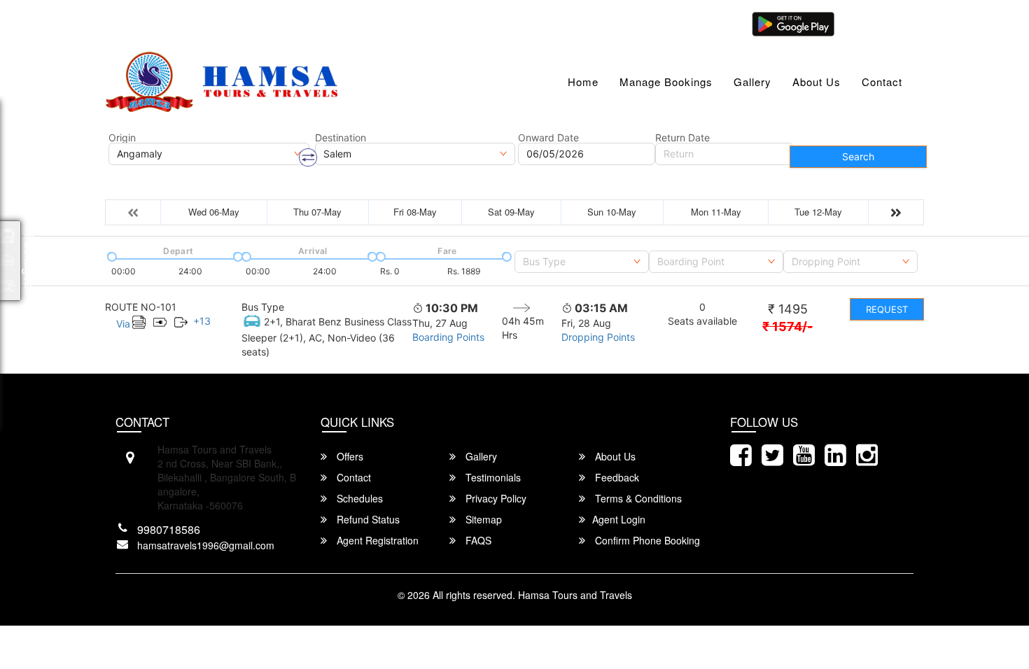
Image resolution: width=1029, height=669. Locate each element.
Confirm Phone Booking (646, 540)
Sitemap (482, 519)
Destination (340, 138)
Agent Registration (376, 540)
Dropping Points (598, 337)
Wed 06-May (213, 211)
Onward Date (548, 138)
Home (583, 81)
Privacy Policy (494, 498)
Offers (348, 456)
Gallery (752, 81)
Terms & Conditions (637, 498)
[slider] (110, 255)
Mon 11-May (716, 211)
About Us (816, 81)
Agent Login (876, 23)
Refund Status (367, 519)
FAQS (477, 540)
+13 (202, 321)
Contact (882, 81)
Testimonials (492, 477)
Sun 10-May (611, 211)
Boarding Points (448, 337)
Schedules (358, 498)
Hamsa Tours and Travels (575, 595)
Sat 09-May (511, 211)
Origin (122, 138)
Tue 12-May (818, 211)
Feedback (615, 477)
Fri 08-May (415, 211)
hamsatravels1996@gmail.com (191, 23)
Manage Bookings (666, 81)
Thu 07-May (317, 211)
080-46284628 (320, 23)
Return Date (682, 138)
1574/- (787, 326)
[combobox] (581, 261)
